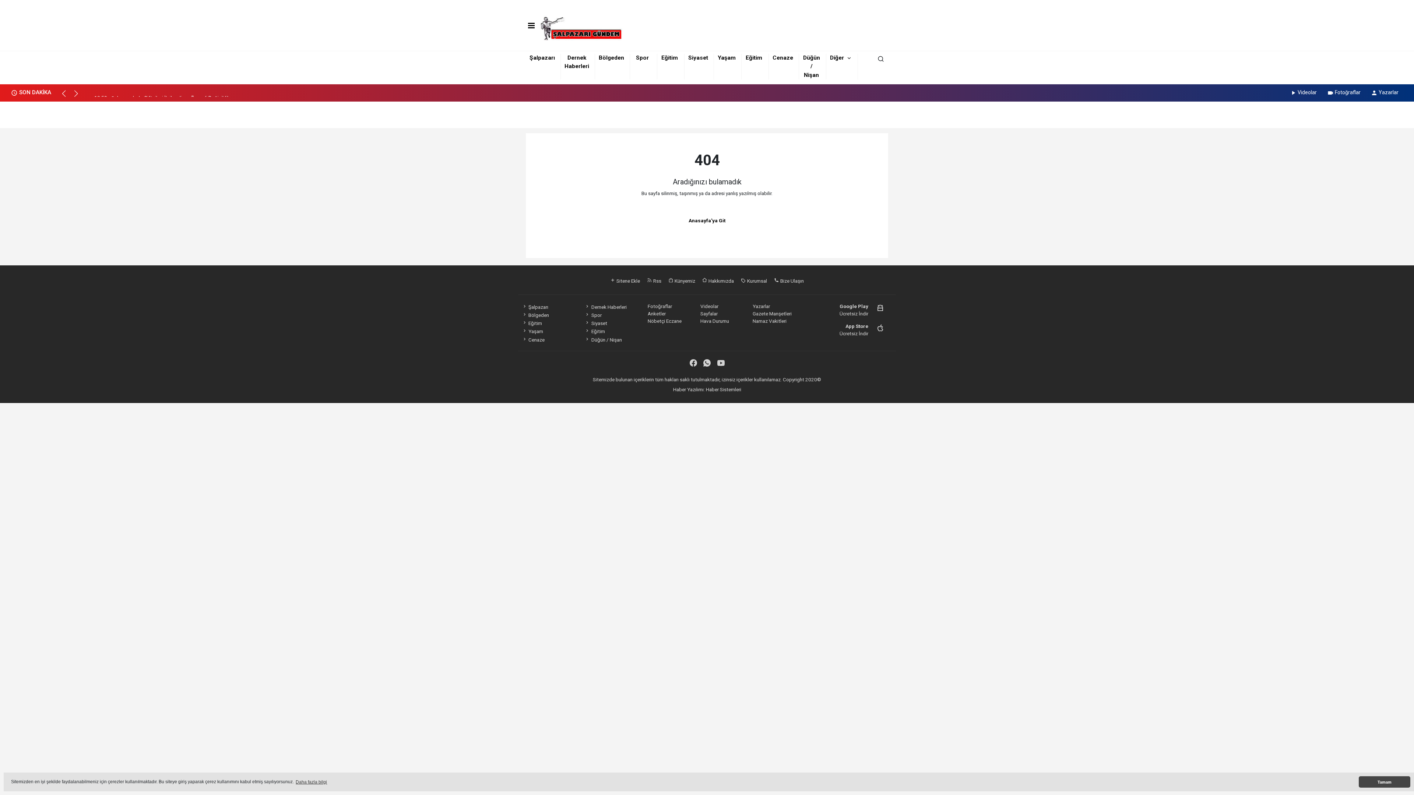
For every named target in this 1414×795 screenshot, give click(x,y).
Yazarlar (1389, 92)
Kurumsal (756, 281)
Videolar (1307, 92)
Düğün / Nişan (811, 66)
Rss (656, 281)
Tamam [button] (1385, 782)
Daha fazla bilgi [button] (311, 782)
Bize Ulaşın (791, 281)
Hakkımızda (720, 281)
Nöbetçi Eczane (665, 321)
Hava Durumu (714, 321)
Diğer (837, 57)
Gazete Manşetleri (772, 314)
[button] (67, 97)
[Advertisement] (707, 113)
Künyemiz (684, 281)
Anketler (657, 314)
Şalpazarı (542, 57)
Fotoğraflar (1348, 92)
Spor (642, 57)
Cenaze (783, 57)
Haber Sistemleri (723, 389)
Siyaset (698, 57)
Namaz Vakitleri (770, 321)
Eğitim (669, 57)
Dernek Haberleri (608, 307)
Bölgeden (611, 57)
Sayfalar (709, 314)
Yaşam (727, 57)
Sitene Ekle (627, 281)
